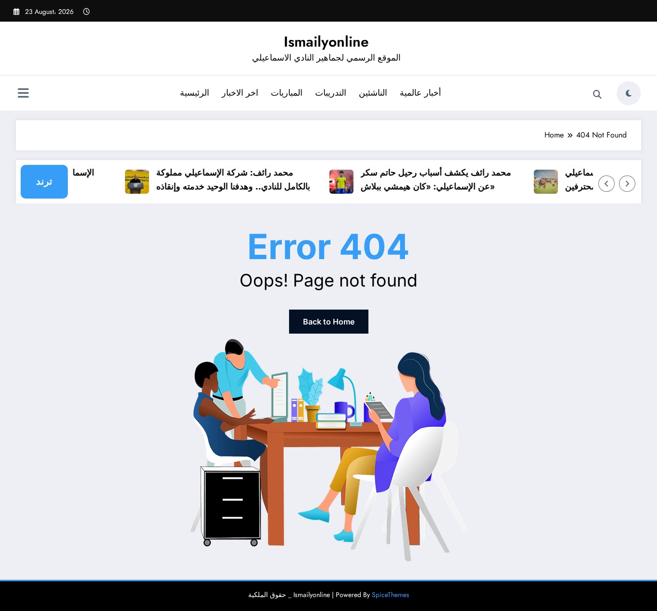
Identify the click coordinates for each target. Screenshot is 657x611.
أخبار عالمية (420, 93)
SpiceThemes (390, 594)
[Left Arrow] (606, 183)
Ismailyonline (326, 41)
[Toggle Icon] (23, 94)
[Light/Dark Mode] (629, 93)
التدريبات (330, 93)
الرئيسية (194, 93)
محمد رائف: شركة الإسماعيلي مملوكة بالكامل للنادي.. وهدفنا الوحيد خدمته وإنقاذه (229, 179)
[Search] (597, 95)
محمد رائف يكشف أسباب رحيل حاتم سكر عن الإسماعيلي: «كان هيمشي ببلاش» (431, 179)
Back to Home (328, 321)
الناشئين (373, 93)
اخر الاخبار (240, 93)
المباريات (287, 93)
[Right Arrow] (627, 183)
